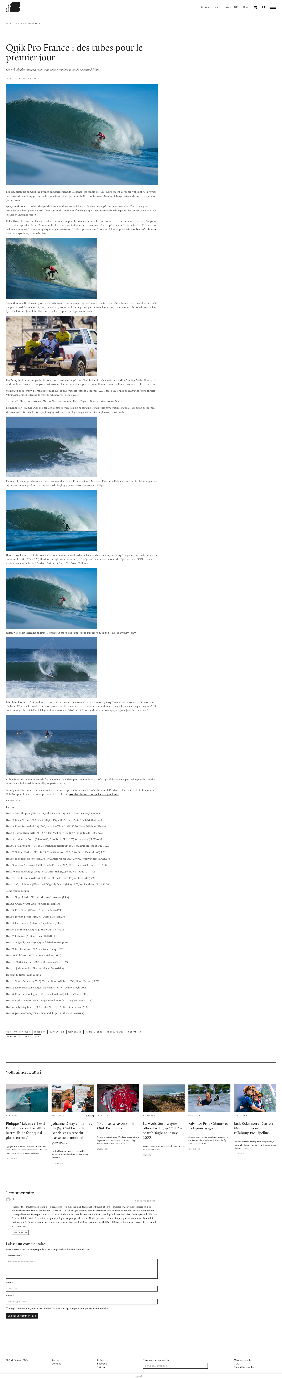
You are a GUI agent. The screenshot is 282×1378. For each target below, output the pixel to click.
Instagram (102, 1360)
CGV (236, 1363)
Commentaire (13, 1256)
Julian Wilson (56, 1032)
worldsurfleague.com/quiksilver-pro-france (94, 794)
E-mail (9, 1295)
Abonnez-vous (209, 7)
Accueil (10, 23)
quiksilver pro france (19, 1036)
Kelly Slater (74, 1032)
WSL (37, 1036)
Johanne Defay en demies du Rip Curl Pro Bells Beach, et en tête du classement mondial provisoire (72, 1133)
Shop (246, 7)
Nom (8, 1283)
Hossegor (39, 1032)
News (21, 23)
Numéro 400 (232, 7)
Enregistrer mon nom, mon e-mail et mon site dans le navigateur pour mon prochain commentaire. (58, 1308)
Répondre (18, 1232)
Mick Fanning (134, 1032)
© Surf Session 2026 (17, 1360)
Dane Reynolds (22, 1032)
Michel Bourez (115, 1032)
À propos (56, 1360)
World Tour (34, 23)
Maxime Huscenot (94, 1032)
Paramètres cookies (245, 1367)
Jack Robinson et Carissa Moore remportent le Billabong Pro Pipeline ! (253, 1128)
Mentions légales (243, 1360)
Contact (56, 1363)
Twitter (101, 1367)
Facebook (102, 1363)
